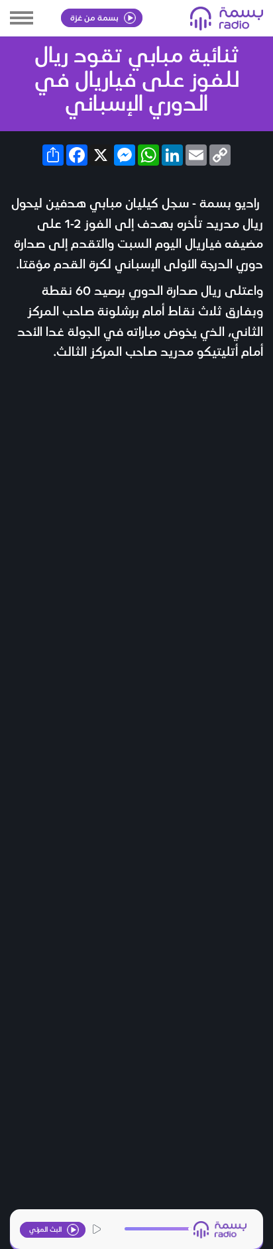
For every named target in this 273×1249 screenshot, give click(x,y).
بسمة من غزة (95, 17)
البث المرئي (46, 1228)
